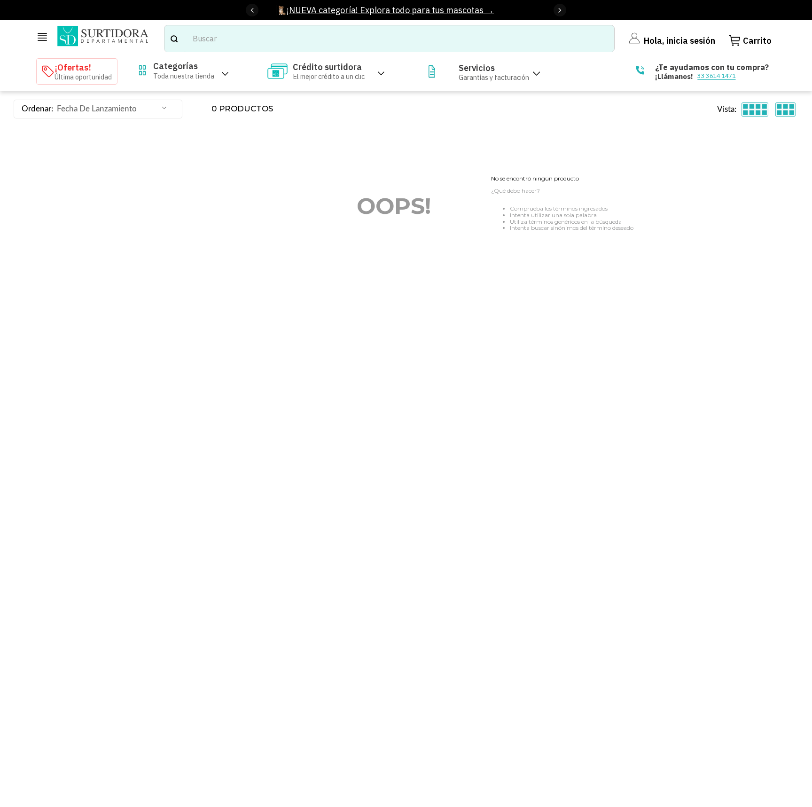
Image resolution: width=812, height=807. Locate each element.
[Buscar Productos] (174, 38)
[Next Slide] (560, 10)
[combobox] (389, 38)
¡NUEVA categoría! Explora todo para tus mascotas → (390, 10)
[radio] (755, 109)
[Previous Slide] (252, 10)
